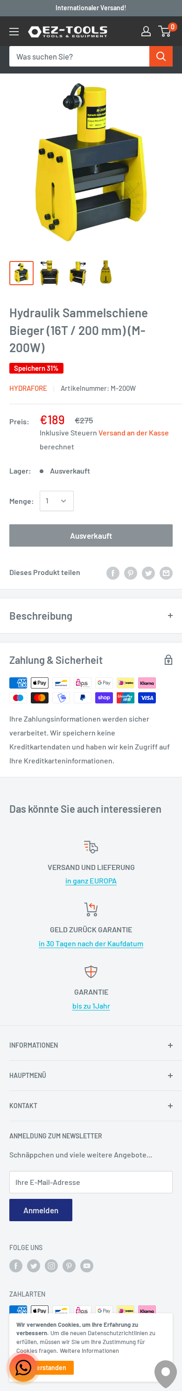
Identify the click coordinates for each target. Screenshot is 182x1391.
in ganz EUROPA (91, 880)
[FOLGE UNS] (15, 1265)
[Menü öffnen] (14, 31)
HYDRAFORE (28, 388)
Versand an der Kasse (133, 432)
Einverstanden (45, 1367)
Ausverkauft (91, 535)
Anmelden (40, 1210)
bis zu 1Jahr (91, 1005)
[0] (165, 31)
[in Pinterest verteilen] (130, 572)
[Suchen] (161, 56)
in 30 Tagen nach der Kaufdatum (91, 943)
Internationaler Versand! (91, 8)
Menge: (21, 500)
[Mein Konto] (146, 31)
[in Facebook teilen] (112, 572)
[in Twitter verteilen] (148, 572)
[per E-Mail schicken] (166, 572)
